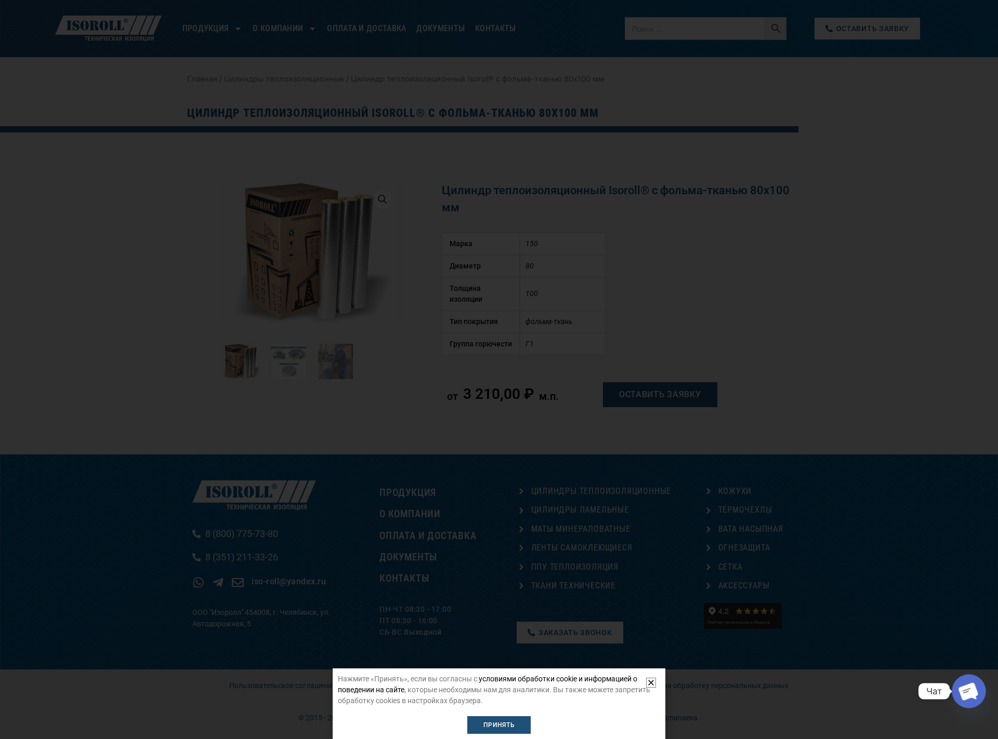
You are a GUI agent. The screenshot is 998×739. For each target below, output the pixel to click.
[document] (499, 369)
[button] (651, 683)
